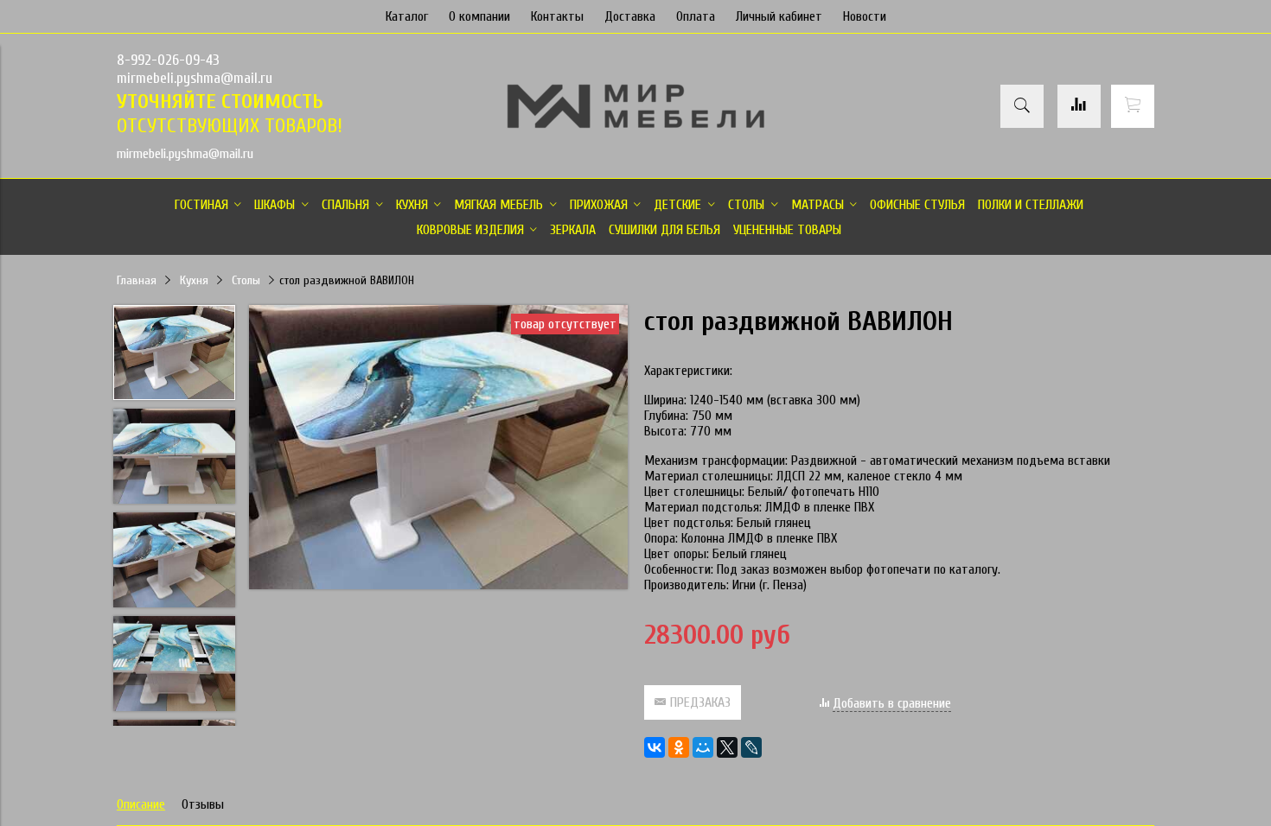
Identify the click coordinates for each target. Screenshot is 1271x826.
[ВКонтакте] (654, 747)
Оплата (695, 16)
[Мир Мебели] (635, 125)
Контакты (557, 16)
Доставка (629, 16)
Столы (246, 280)
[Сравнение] (1079, 106)
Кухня (194, 280)
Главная (136, 280)
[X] (727, 747)
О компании (479, 16)
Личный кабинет (779, 16)
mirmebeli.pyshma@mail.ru (194, 78)
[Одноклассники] (678, 747)
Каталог (407, 16)
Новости (864, 16)
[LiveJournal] (751, 747)
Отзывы (203, 804)
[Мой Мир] (703, 747)
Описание (141, 804)
